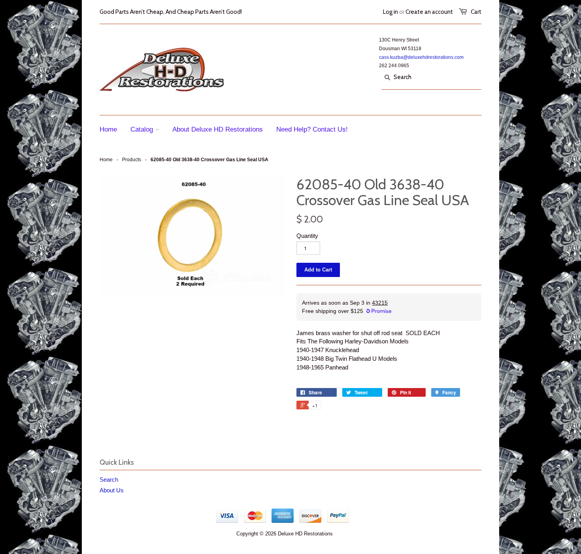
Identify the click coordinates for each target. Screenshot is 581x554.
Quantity (307, 235)
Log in (390, 11)
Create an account (429, 11)
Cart (476, 11)
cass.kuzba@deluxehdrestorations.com (421, 57)
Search (109, 479)
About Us (112, 490)
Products (131, 159)
